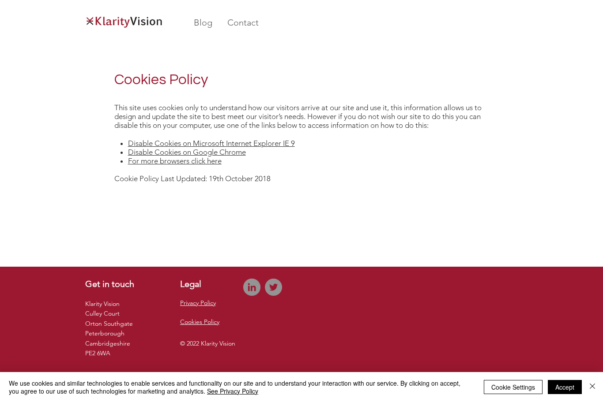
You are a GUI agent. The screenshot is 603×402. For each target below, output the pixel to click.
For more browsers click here (175, 160)
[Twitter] (273, 287)
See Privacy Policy (232, 391)
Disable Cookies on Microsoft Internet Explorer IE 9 (211, 143)
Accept (564, 387)
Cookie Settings (513, 387)
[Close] (592, 387)
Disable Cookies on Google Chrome (187, 152)
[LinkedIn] (251, 287)
